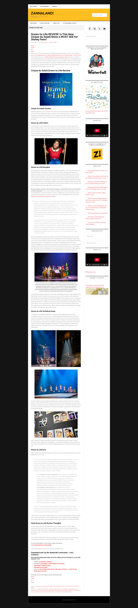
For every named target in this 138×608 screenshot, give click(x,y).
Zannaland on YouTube (40, 567)
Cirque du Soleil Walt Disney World (43, 590)
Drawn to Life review (40, 591)
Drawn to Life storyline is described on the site (43, 196)
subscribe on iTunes (61, 569)
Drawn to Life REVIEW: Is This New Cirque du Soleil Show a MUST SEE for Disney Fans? (54, 37)
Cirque (38, 589)
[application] (97, 130)
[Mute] (104, 135)
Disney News (40, 586)
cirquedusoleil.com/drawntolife (42, 545)
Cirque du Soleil (44, 589)
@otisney (49, 561)
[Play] (87, 135)
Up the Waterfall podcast (46, 569)
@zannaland (42, 561)
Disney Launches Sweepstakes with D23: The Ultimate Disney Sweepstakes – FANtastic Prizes (96, 207)
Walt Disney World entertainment (63, 591)
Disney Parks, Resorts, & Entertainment (52, 586)
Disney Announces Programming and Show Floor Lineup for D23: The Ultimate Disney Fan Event (96, 200)
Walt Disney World (50, 591)
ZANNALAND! (42, 13)
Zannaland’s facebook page (42, 565)
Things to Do (64, 586)
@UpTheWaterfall (53, 563)
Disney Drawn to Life (56, 590)
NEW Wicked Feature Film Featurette (97, 213)
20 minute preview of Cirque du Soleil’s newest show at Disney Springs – (58, 55)
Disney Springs (65, 590)
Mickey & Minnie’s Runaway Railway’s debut (56, 57)
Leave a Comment (53, 42)
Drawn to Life (72, 590)
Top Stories (70, 586)
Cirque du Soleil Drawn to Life (56, 589)
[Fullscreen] (106, 135)
